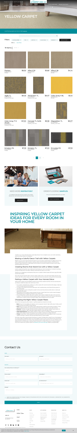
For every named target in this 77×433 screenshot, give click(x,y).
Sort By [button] (15, 47)
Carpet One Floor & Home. (13, 427)
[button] (48, 7)
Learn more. (26, 431)
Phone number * (8, 374)
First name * (7, 356)
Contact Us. (25, 31)
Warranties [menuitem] (53, 421)
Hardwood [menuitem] (31, 416)
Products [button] (6, 5)
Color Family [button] (43, 40)
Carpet (16, 10)
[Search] (57, 36)
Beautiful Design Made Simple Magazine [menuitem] (43, 418)
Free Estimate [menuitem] (32, 424)
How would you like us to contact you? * (12, 367)
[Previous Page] (33, 158)
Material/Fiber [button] (15, 40)
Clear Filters (19, 42)
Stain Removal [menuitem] (54, 413)
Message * (6, 387)
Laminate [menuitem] (31, 420)
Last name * (41, 356)
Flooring (12, 10)
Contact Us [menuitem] (64, 418)
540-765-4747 (20, 1)
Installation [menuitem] (53, 423)
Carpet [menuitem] (30, 418)
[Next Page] (43, 158)
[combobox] (37, 36)
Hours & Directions (52, 4)
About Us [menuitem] (64, 413)
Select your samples (54, 199)
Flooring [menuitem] (31, 413)
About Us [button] (20, 5)
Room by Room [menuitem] (65, 415)
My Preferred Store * (43, 380)
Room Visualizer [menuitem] (43, 413)
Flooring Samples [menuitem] (43, 415)
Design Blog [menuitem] (42, 421)
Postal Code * (7, 380)
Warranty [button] (53, 40)
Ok (63, 430)
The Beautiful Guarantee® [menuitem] (53, 419)
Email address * (42, 374)
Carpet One (7, 10)
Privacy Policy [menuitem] (64, 422)
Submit (38, 402)
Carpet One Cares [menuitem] (65, 416)
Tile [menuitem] (30, 422)
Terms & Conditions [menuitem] (66, 420)
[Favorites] (50, 7)
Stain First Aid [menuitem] (54, 415)
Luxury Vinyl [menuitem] (31, 415)
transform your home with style (40, 322)
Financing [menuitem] (31, 426)
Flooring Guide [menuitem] (54, 416)
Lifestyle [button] (33, 40)
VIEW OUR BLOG (20, 200)
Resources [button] (13, 5)
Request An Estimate (63, 4)
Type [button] (25, 40)
